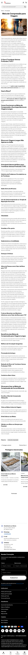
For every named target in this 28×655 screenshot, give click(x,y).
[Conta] (23, 2)
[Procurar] (25, 7)
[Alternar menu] (2, 2)
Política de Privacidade (6, 585)
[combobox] (14, 6)
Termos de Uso (19, 583)
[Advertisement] (14, 508)
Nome (3, 563)
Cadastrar (14, 578)
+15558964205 (7, 534)
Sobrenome (17, 563)
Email (3, 569)
